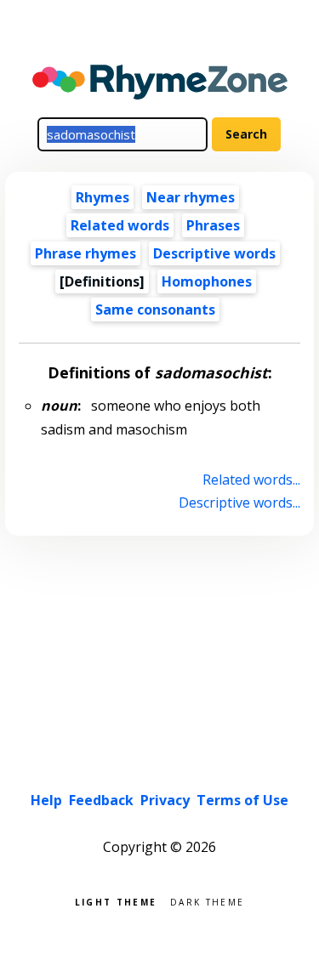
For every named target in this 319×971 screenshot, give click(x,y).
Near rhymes (190, 197)
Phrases (213, 225)
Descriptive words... (239, 502)
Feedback (101, 800)
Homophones (207, 281)
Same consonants (155, 309)
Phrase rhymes (85, 253)
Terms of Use (242, 800)
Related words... (250, 479)
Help (46, 800)
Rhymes (102, 197)
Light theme (116, 901)
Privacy (165, 800)
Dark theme (207, 901)
